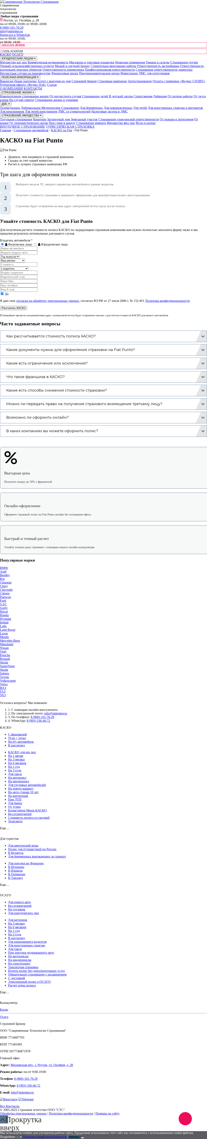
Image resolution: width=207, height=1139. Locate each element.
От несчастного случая (65, 96)
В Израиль (15, 870)
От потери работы (180, 96)
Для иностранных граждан (26, 945)
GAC (3, 604)
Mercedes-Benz (10, 640)
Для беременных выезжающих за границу (37, 856)
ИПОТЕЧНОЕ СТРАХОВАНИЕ (22, 126)
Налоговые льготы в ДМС (109, 111)
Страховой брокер (84, 81)
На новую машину (21, 788)
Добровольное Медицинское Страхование (50, 108)
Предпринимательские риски (99, 73)
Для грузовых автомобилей (27, 785)
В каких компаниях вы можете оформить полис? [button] (52, 431)
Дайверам (160, 96)
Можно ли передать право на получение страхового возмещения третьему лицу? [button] (84, 404)
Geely (4, 608)
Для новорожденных (118, 108)
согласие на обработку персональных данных (47, 300)
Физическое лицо (20, 244)
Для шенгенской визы (23, 845)
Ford (3, 600)
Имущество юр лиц (13, 62)
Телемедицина (10, 108)
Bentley (5, 575)
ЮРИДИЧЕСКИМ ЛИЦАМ (18, 58)
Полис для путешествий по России (32, 849)
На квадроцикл (18, 781)
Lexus (4, 633)
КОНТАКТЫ (33, 88)
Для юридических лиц (23, 913)
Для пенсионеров (12, 111)
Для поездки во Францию (26, 863)
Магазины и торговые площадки (91, 62)
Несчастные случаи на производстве (25, 73)
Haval (4, 611)
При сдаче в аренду (62, 123)
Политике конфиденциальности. (45, 1136)
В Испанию (16, 867)
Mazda (4, 637)
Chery (4, 586)
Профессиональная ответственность (110, 69)
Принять (74, 1136)
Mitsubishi (6, 644)
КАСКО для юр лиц (22, 752)
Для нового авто (19, 902)
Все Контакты (9, 1106)
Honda (4, 615)
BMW (4, 568)
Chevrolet (6, 589)
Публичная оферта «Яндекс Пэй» (23, 84)
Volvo (4, 684)
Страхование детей (95, 96)
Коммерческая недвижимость (48, 62)
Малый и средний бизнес (72, 66)
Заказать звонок (13, 45)
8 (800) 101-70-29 (11, 27)
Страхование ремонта (91, 123)
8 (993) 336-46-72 (38, 720)
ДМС (5, 103)
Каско (4, 1009)
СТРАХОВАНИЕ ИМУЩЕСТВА (21, 115)
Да (6, 294)
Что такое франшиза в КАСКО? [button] (35, 377)
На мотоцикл (17, 777)
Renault (5, 659)
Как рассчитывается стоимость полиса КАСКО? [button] (51, 336)
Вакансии (7, 81)
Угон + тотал (17, 738)
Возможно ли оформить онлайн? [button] (37, 417)
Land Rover (7, 629)
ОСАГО (17, 54)
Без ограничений (20, 814)
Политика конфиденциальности (167, 300)
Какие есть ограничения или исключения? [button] (47, 363)
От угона (14, 806)
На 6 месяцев (17, 763)
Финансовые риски (64, 73)
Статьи (52, 84)
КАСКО (5, 54)
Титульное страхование (16, 119)
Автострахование (140, 81)
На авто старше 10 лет (23, 792)
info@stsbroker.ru (11, 31)
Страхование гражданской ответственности (128, 119)
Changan (6, 582)
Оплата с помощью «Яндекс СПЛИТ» (179, 81)
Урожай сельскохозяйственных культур (27, 66)
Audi (3, 571)
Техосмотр (15, 821)
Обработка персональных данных (23, 1113)
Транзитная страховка (23, 967)
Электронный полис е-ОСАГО (29, 981)
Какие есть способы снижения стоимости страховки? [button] (56, 390)
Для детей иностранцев (41, 111)
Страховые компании (112, 81)
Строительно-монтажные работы (113, 66)
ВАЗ (3, 688)
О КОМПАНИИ (11, 88)
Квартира (39, 119)
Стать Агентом (12, 51)
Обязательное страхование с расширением (37, 974)
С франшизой (17, 734)
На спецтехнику (19, 963)
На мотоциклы (18, 956)
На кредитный (18, 796)
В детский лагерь (121, 96)
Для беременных (91, 108)
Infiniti (4, 622)
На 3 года (14, 770)
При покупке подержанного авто (31, 952)
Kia (2, 579)
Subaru (4, 673)
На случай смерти (21, 100)
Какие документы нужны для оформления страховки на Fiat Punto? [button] (70, 350)
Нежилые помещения (130, 62)
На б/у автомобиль (21, 741)
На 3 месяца (16, 759)
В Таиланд (15, 878)
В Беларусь (15, 853)
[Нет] (82, 1137)
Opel (3, 651)
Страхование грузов (184, 62)
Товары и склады (157, 62)
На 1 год (14, 766)
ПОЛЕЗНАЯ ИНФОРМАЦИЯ (19, 77)
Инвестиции (129, 73)
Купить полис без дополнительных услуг (36, 971)
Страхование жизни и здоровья (56, 100)
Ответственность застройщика (158, 66)
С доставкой (16, 978)
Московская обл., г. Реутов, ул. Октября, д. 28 (42, 1065)
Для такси (15, 774)
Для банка (15, 803)
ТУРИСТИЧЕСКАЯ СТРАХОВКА (70, 126)
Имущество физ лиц (121, 123)
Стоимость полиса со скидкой (29, 817)
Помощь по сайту (107, 1113)
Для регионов (17, 920)
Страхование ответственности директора (164, 69)
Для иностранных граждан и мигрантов (175, 108)
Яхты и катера (145, 123)
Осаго (4, 1017)
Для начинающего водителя (27, 941)
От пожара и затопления (176, 119)
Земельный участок (84, 119)
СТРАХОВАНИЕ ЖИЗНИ (17, 92)
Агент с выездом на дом (54, 81)
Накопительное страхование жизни (24, 96)
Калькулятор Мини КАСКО (27, 810)
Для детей (140, 108)
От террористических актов (29, 123)
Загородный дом (58, 119)
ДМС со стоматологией (74, 111)
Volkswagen (8, 680)
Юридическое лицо (54, 244)
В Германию (16, 874)
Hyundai (5, 619)
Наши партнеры (25, 81)
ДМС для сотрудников (154, 73)
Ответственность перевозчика (63, 69)
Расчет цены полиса (22, 985)
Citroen (5, 593)
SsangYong (7, 666)
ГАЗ (2, 691)
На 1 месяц (15, 756)
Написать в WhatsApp (15, 35)
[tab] (103, 336)
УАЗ (3, 695)
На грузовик (16, 909)
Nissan (4, 648)
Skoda (4, 662)
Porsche (5, 655)
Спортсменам (143, 96)
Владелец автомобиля (16, 240)
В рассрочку (16, 745)
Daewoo (5, 597)
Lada (3, 626)
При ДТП (14, 799)
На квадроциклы (19, 960)
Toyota (4, 677)
